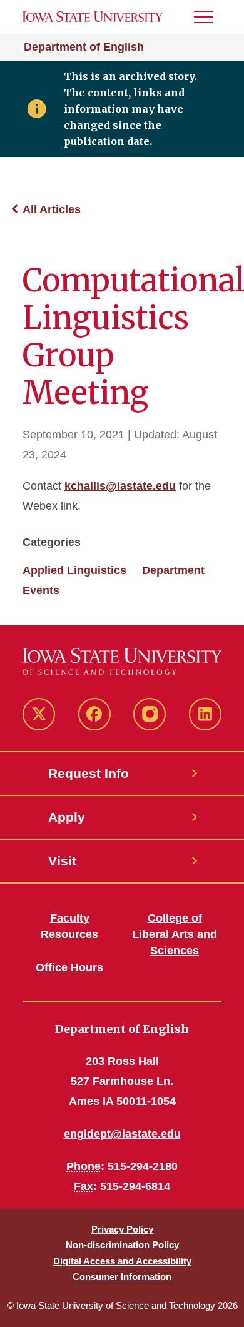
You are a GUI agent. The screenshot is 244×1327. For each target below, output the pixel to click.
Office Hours (69, 967)
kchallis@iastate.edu (120, 486)
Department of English (84, 47)
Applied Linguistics (74, 570)
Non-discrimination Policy (122, 1244)
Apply (66, 817)
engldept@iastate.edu (122, 1134)
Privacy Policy (122, 1229)
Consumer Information (122, 1276)
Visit (62, 861)
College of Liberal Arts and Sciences (174, 934)
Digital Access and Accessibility (122, 1261)
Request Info (88, 773)
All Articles (52, 209)
